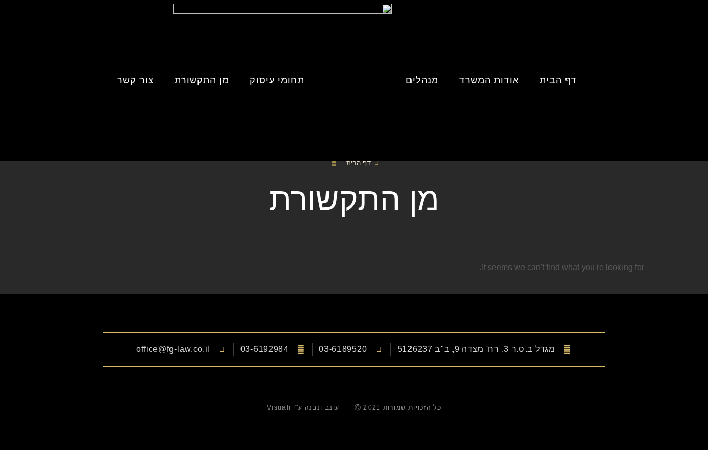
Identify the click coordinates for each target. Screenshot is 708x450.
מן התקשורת (202, 80)
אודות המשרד (489, 80)
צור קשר (135, 80)
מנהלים (422, 80)
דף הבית (558, 80)
